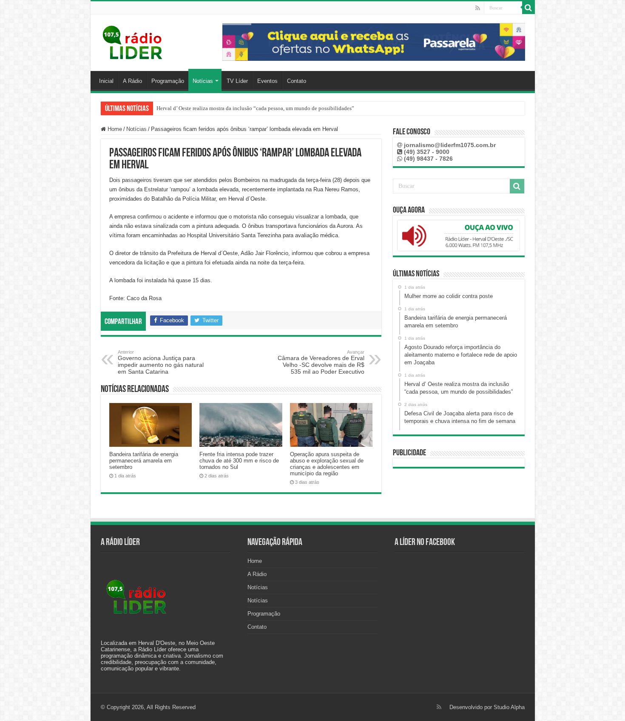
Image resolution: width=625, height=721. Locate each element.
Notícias (203, 81)
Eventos (267, 81)
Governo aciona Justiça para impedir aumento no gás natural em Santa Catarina (161, 362)
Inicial (106, 81)
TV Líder (237, 81)
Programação (167, 81)
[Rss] (477, 8)
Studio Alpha (509, 707)
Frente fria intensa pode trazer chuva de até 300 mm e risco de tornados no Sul (239, 460)
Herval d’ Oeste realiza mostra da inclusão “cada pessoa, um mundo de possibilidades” (255, 108)
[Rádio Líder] (133, 41)
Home (114, 129)
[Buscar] (528, 7)
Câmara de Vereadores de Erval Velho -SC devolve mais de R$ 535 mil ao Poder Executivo (321, 362)
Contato (296, 81)
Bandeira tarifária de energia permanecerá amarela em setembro (143, 460)
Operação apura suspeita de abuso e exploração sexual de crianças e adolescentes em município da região (327, 464)
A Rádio (132, 81)
